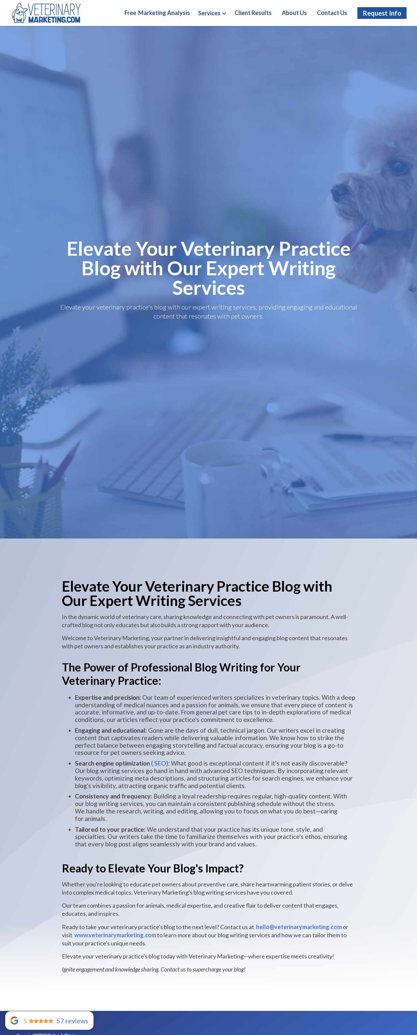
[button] (212, 13)
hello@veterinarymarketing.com (299, 926)
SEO (160, 763)
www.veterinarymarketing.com (115, 935)
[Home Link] (46, 13)
